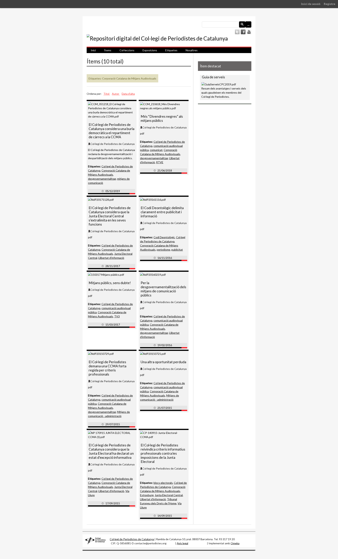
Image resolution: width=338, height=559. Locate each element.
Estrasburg (147, 495)
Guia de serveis (213, 77)
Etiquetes (171, 50)
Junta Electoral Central (169, 495)
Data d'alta (128, 93)
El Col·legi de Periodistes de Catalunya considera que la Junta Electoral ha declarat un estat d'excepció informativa (111, 451)
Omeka (235, 543)
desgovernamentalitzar (102, 178)
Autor (116, 93)
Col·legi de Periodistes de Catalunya (132, 539)
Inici (93, 50)
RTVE (159, 162)
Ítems (107, 50)
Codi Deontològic (164, 237)
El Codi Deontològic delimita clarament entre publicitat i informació (162, 212)
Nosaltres (192, 50)
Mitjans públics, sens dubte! (110, 283)
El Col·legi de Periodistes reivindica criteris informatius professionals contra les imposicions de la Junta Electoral (163, 453)
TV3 (117, 316)
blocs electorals (163, 482)
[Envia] (242, 24)
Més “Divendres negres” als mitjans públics (162, 118)
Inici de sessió (310, 3)
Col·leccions (127, 50)
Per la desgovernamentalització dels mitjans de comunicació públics (163, 289)
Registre (329, 3)
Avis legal (182, 543)
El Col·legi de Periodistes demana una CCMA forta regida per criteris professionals (107, 368)
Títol (106, 93)
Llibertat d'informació (111, 257)
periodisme (163, 249)
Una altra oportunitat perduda (163, 362)
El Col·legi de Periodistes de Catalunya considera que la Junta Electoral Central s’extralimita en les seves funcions (110, 216)
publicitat (177, 249)
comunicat (156, 150)
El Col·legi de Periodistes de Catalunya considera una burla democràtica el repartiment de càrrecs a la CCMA (111, 131)
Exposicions (150, 50)
